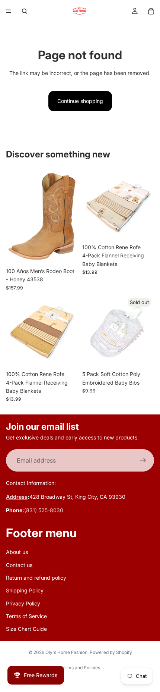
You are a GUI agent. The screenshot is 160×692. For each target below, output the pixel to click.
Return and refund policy (36, 577)
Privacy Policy (23, 603)
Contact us (19, 565)
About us (17, 552)
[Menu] (8, 11)
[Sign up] (143, 461)
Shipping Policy (25, 591)
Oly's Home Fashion (66, 652)
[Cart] (151, 11)
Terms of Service (26, 616)
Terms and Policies (80, 667)
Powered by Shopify (111, 652)
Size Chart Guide (26, 629)
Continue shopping (80, 101)
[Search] (24, 11)
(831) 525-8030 (43, 510)
